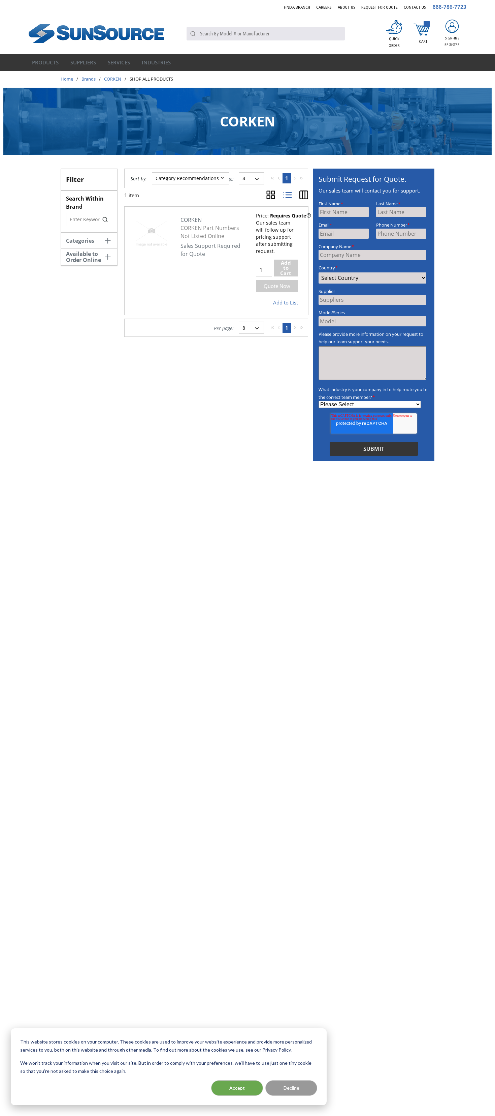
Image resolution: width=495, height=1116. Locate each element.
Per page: (224, 328)
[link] (272, 178)
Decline (291, 1088)
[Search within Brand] (105, 219)
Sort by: (139, 178)
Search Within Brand (85, 202)
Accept (237, 1088)
